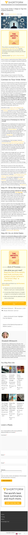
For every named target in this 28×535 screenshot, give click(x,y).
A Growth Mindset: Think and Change (12, 377)
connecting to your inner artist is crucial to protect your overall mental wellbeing (14, 175)
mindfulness (23, 184)
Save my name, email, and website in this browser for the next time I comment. (14, 476)
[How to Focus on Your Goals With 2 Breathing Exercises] (5, 366)
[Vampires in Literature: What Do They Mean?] (20, 394)
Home (2, 514)
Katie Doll (5, 385)
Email (3, 463)
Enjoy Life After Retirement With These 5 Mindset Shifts (12, 407)
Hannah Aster (12, 414)
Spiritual (16, 310)
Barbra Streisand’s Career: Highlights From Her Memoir (13, 317)
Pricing (3, 517)
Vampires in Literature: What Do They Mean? (20, 405)
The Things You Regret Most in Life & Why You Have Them (4, 406)
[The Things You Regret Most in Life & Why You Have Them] (5, 394)
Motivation (10, 310)
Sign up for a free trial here (17, 55)
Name (3, 455)
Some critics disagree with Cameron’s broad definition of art (12, 108)
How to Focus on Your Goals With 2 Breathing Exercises (4, 379)
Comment (4, 435)
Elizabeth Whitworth (13, 14)
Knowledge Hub (5, 521)
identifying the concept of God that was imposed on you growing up (13, 142)
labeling (5, 110)
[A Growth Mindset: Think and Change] (13, 366)
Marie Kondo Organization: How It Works (20, 378)
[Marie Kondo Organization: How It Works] (20, 366)
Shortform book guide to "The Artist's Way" (13, 47)
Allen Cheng (19, 384)
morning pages (19, 192)
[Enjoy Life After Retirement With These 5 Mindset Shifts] (13, 394)
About (2, 519)
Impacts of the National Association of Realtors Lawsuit (12, 325)
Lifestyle (5, 310)
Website (3, 470)
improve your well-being (12, 230)
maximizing (9, 135)
